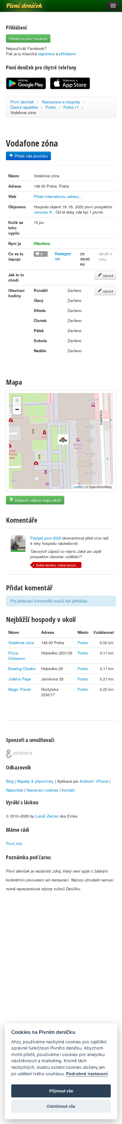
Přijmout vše (61, 1091)
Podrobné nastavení (87, 1073)
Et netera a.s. (19, 753)
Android (86, 781)
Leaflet (78, 486)
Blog (10, 781)
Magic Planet (19, 689)
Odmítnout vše (61, 1106)
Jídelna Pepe (19, 679)
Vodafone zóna (21, 642)
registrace (46, 53)
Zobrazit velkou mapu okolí (37, 500)
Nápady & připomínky (35, 781)
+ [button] (17, 400)
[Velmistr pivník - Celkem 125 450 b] (18, 543)
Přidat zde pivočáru (30, 156)
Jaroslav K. (43, 212)
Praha (51, 107)
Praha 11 (71, 107)
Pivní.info (14, 843)
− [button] (17, 409)
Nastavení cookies (42, 790)
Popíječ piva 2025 (45, 538)
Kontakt (68, 790)
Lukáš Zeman (47, 816)
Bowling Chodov (22, 668)
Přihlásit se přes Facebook (28, 38)
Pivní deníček (18, 3)
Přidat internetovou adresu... (58, 196)
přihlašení (67, 53)
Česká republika (24, 107)
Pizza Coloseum (16, 655)
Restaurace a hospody (61, 102)
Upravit (107, 275)
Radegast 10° (63, 256)
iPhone (102, 781)
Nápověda (14, 790)
